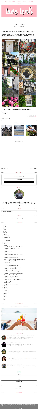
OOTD (19, 374)
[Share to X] (32, 116)
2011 (4, 298)
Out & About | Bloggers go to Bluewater (11, 260)
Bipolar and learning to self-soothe (14, 357)
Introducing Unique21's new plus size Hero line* (16, 349)
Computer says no (7, 282)
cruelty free (19, 388)
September (6, 240)
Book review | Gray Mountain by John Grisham (13, 279)
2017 (4, 231)
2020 (4, 226)
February (6, 290)
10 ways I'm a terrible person (9, 277)
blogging (19, 384)
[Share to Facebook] (30, 116)
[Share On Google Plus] (35, 116)
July (4, 243)
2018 (4, 229)
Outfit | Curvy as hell (8, 249)
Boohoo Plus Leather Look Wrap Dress (14, 364)
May (4, 285)
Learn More (17, 408)
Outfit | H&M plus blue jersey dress (11, 263)
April (5, 287)
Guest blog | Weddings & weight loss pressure (13, 267)
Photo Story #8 (7, 253)
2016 (4, 232)
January (5, 291)
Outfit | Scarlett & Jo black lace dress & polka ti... (13, 254)
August (5, 242)
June (5, 245)
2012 (4, 296)
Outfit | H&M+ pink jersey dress (10, 268)
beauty (19, 376)
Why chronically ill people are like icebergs (12, 274)
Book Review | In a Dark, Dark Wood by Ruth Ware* (14, 246)
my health (19, 381)
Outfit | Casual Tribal (8, 251)
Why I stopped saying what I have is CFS (14, 342)
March (5, 288)
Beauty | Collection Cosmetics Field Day (12, 271)
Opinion (19, 386)
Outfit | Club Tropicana (8, 281)
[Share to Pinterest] (34, 116)
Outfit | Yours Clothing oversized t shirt (12, 270)
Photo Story (7, 118)
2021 (4, 225)
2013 (4, 295)
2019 (4, 228)
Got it (22, 408)
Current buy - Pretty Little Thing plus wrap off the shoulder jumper (20, 335)
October (5, 239)
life (19, 379)
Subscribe (19, 181)
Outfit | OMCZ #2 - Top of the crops (11, 284)
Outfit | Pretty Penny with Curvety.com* (12, 248)
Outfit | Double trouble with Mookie (11, 276)
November (6, 237)
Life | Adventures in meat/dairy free (11, 265)
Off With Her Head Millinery (9, 256)
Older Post (33, 168)
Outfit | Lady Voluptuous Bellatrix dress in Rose (13, 273)
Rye (11, 118)
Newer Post (5, 168)
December (6, 235)
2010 (4, 299)
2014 (4, 293)
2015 (4, 234)
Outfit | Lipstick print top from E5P (11, 257)
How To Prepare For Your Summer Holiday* (19, 306)
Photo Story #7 (7, 262)
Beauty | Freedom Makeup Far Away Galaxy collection (14, 259)
